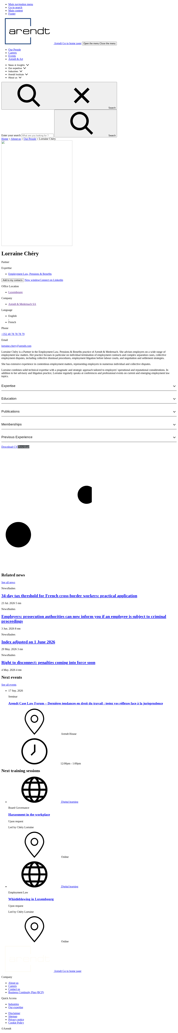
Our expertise (15, 68)
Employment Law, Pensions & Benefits (30, 273)
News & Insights (16, 65)
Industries (13, 71)
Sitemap (12, 1016)
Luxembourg (15, 292)
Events (12, 55)
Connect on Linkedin (44, 280)
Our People (14, 49)
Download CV (9, 446)
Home (4, 138)
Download (23, 446)
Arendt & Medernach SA (22, 304)
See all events (8, 684)
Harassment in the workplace (29, 814)
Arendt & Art (15, 59)
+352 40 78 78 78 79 (13, 334)
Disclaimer (14, 1013)
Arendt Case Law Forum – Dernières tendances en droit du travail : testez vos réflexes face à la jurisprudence (85, 703)
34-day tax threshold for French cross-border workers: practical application (69, 595)
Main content (15, 10)
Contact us (14, 989)
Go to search (15, 7)
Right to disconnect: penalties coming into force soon (48, 662)
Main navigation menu (20, 4)
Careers (12, 52)
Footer (11, 13)
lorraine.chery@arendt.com (16, 345)
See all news (8, 582)
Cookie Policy (16, 1022)
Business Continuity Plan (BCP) (26, 992)
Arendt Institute (16, 74)
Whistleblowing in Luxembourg (31, 899)
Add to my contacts (13, 280)
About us (12, 77)
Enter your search (11, 135)
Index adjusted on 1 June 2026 (28, 642)
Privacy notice (16, 1019)
